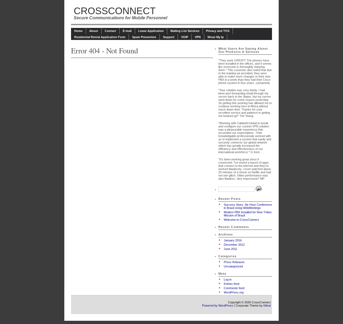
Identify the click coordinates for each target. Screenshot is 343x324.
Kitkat (267, 305)
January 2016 (233, 240)
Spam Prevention (144, 37)
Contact (110, 30)
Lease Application (151, 30)
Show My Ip (215, 37)
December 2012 (234, 244)
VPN (198, 37)
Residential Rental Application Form (99, 37)
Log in (228, 279)
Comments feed (234, 288)
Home (78, 30)
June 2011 (230, 249)
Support (168, 37)
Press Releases (234, 262)
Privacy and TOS (217, 30)
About (93, 30)
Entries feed (231, 283)
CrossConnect (115, 10)
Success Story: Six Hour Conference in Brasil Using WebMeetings (248, 206)
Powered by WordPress (217, 305)
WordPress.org (234, 292)
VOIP (184, 37)
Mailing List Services (184, 30)
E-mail (127, 30)
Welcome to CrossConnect (241, 219)
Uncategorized (233, 266)
